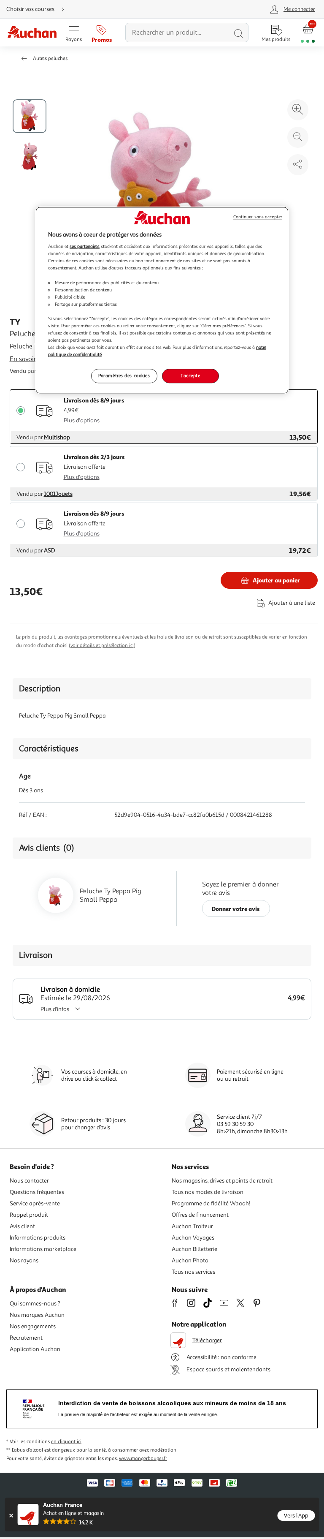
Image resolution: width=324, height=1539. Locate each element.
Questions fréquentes (37, 1192)
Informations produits (37, 1237)
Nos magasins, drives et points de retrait (222, 1180)
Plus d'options (82, 420)
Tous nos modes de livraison (207, 1192)
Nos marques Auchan (37, 1315)
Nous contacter (29, 1180)
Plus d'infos (54, 1009)
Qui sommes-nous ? (35, 1303)
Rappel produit (29, 1214)
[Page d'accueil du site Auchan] (31, 32)
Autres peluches (50, 58)
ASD (49, 550)
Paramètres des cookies (124, 376)
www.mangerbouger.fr (143, 1458)
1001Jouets (58, 494)
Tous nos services (193, 1271)
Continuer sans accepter (257, 217)
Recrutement (26, 1337)
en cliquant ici (66, 1441)
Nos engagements (33, 1326)
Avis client (22, 1226)
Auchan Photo (190, 1260)
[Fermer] (11, 1515)
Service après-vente (35, 1203)
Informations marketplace (43, 1249)
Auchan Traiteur (192, 1226)
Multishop (57, 437)
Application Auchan (35, 1349)
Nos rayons (24, 1260)
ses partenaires (85, 247)
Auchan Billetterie (194, 1249)
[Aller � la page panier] (308, 32)
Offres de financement (200, 1214)
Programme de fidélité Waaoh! (211, 1203)
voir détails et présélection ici (102, 645)
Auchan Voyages (193, 1237)
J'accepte (190, 376)
